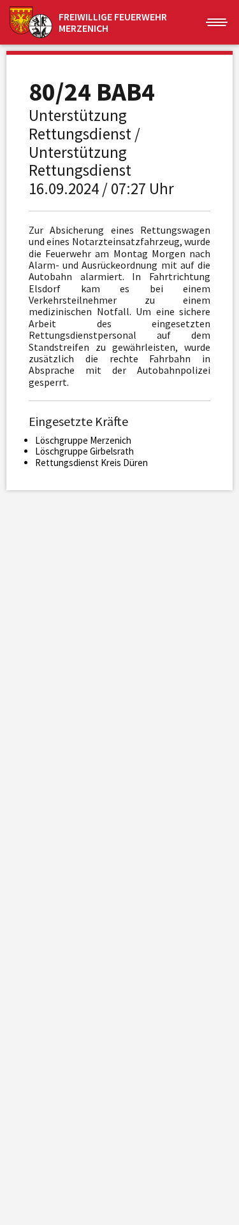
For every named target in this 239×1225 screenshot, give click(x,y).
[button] (216, 22)
